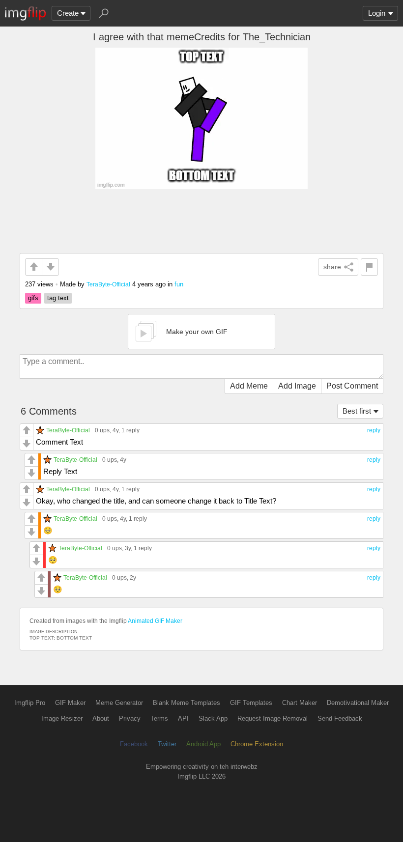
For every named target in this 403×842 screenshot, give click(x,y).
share (332, 267)
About (100, 718)
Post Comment (352, 386)
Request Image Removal (272, 718)
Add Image (297, 386)
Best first (357, 411)
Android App (203, 744)
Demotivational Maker (358, 702)
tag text (58, 298)
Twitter (167, 744)
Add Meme (249, 386)
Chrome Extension (256, 744)
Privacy (130, 718)
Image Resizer (62, 718)
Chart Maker (299, 702)
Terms (159, 718)
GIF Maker (70, 702)
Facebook (134, 744)
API (183, 718)
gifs (33, 298)
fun (178, 284)
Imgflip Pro (29, 702)
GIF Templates (251, 702)
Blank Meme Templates (186, 702)
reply (373, 430)
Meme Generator (119, 702)
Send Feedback (339, 718)
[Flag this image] (369, 267)
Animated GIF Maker (155, 620)
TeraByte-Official (108, 284)
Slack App (213, 718)
